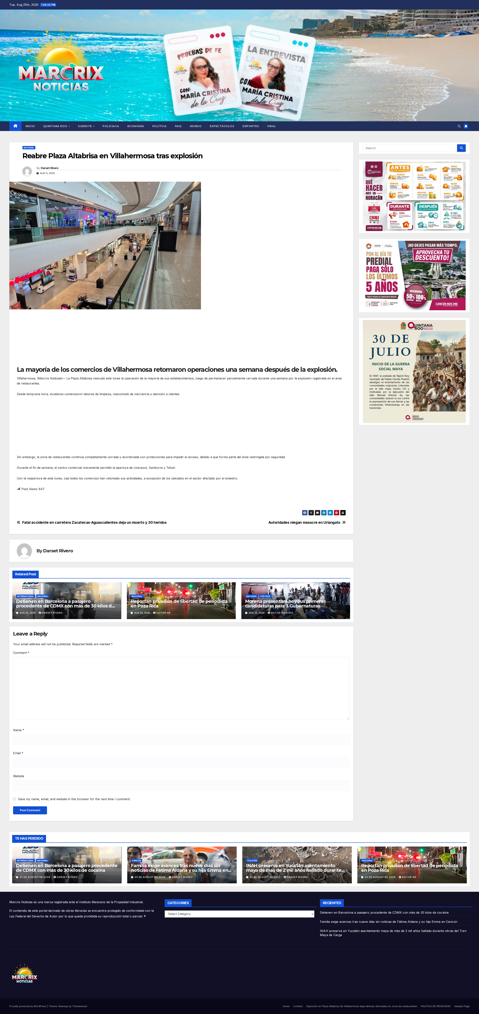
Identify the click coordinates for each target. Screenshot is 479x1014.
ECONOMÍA (135, 126)
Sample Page (462, 1006)
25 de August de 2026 (35, 877)
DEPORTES (250, 126)
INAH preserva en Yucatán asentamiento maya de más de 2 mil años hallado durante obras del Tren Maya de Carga (293, 870)
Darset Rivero (50, 168)
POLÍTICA (159, 126)
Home (286, 1006)
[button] (459, 126)
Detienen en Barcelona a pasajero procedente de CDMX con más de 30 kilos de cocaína (65, 605)
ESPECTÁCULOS (222, 126)
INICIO (30, 126)
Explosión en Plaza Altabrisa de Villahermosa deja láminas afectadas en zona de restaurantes (361, 1006)
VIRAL (271, 126)
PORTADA (265, 596)
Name (18, 730)
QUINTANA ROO (55, 126)
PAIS (178, 126)
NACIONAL (29, 148)
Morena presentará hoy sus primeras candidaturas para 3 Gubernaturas (285, 603)
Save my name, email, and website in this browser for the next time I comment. (74, 799)
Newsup (63, 1006)
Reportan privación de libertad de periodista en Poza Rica (179, 603)
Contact (298, 1006)
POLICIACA (111, 126)
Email (18, 753)
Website (18, 776)
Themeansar (79, 1006)
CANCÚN (136, 860)
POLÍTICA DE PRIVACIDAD (436, 1006)
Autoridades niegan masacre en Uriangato (304, 522)
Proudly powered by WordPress (28, 1006)
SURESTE (85, 126)
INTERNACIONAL (25, 596)
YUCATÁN (252, 860)
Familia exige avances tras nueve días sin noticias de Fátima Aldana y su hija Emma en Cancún (179, 870)
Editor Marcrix (282, 612)
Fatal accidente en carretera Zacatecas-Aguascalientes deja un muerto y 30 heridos (94, 522)
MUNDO (196, 126)
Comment (21, 653)
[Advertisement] (129, 339)
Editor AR (163, 612)
